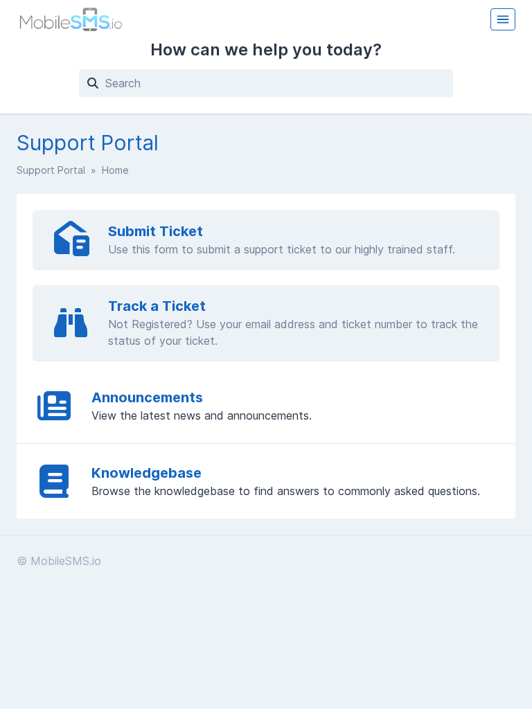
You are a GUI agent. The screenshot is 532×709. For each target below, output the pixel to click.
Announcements (147, 397)
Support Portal (51, 170)
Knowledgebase (146, 473)
